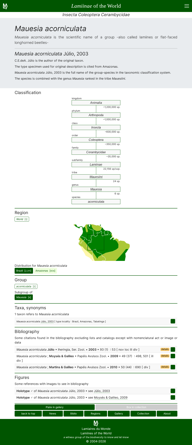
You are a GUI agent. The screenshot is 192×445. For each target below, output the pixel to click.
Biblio (73, 413)
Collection (143, 413)
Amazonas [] (45, 270)
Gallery (119, 413)
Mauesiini (96, 176)
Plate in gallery (55, 407)
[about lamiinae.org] (7, 6)
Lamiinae (96, 164)
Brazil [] (23, 270)
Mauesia (96, 189)
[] (23, 297)
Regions (95, 413)
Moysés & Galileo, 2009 (111, 397)
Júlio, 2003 (47, 321)
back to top (28, 413)
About (167, 413)
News (52, 413)
